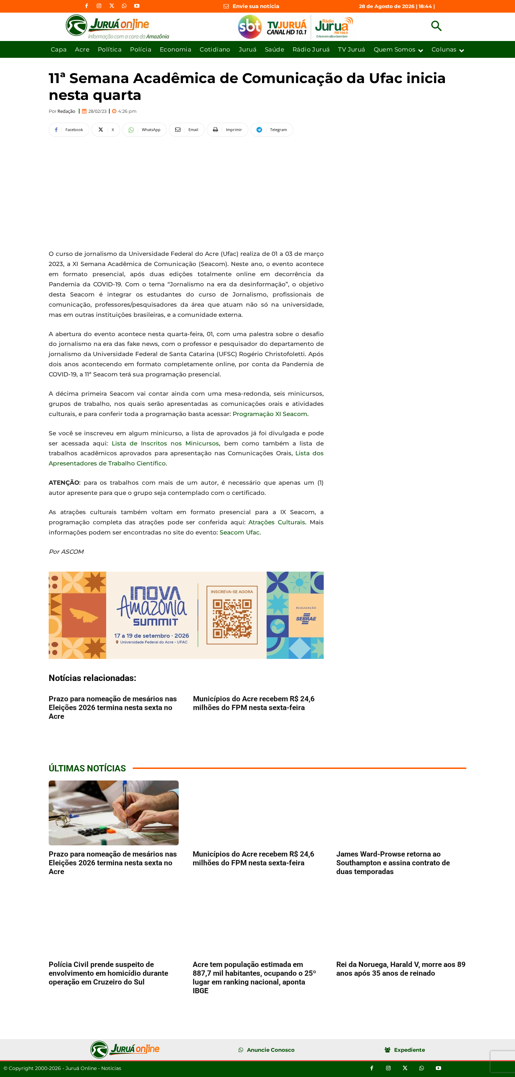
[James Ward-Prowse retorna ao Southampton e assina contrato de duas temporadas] (401, 813)
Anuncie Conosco (271, 1050)
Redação (66, 111)
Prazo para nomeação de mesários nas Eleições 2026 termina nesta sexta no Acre (113, 708)
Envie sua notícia (256, 6)
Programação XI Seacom (270, 413)
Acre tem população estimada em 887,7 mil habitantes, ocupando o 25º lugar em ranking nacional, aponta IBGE (254, 977)
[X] (111, 6)
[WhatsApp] (124, 6)
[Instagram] (99, 6)
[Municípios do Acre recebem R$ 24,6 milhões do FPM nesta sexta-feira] (258, 813)
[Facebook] (86, 6)
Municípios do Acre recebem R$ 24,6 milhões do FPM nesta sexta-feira (254, 703)
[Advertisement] (186, 192)
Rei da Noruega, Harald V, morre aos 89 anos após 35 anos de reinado (401, 968)
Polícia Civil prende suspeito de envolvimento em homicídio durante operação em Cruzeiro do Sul (108, 973)
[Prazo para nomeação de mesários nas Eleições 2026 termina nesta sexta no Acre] (114, 813)
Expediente (409, 1050)
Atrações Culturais (276, 522)
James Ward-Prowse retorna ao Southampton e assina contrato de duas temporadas (393, 863)
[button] (436, 27)
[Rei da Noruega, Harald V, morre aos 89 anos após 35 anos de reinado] (401, 923)
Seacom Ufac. (240, 532)
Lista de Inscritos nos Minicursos (165, 443)
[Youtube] (137, 6)
